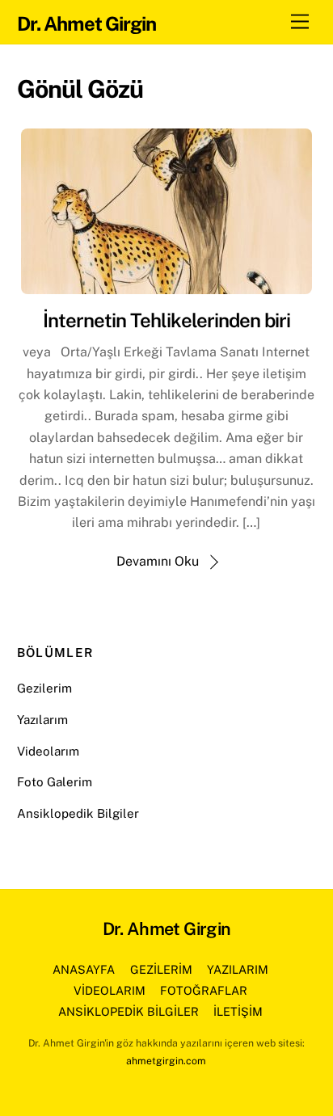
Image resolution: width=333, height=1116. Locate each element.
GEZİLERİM (161, 969)
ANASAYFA (84, 969)
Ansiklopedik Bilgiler (78, 813)
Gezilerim (44, 688)
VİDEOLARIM (109, 990)
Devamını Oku (157, 561)
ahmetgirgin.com (166, 1061)
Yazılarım (42, 719)
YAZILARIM (237, 969)
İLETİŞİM (238, 1011)
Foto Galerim (54, 782)
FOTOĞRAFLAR (203, 990)
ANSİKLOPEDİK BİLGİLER (128, 1011)
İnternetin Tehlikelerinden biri (166, 320)
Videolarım (48, 751)
